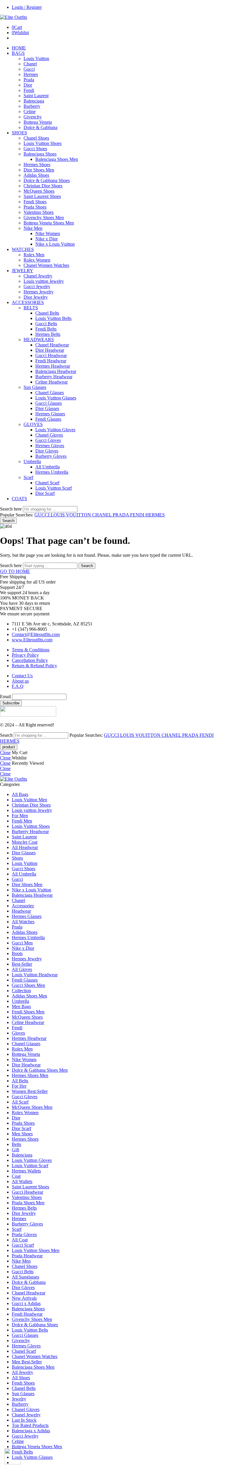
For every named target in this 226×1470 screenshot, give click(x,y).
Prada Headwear (27, 1255)
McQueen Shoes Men (32, 1107)
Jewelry (19, 1398)
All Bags (20, 794)
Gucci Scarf (23, 1245)
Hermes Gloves (49, 445)
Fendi (29, 90)
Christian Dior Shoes (43, 185)
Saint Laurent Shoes (42, 196)
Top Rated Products (30, 1425)
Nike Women (47, 233)
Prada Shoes (35, 206)
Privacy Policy (25, 655)
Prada (29, 79)
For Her (19, 1086)
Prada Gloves (24, 1234)
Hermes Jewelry (39, 291)
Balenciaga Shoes (40, 153)
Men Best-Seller (27, 1361)
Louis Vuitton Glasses (55, 397)
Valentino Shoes (39, 212)
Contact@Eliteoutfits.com (36, 634)
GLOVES (33, 424)
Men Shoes (22, 1133)
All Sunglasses (25, 1276)
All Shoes (21, 1377)
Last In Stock (24, 1420)
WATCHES (23, 249)
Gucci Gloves (48, 440)
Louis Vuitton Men (29, 799)
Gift (15, 1149)
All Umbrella (47, 466)
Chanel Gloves (49, 434)
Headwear (21, 911)
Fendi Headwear (50, 360)
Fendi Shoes (35, 201)
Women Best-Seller (30, 1091)
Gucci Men (22, 942)
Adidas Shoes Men (29, 995)
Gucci (29, 69)
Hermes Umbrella (51, 472)
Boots (17, 953)
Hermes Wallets (26, 1170)
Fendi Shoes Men (28, 1011)
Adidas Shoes (36, 175)
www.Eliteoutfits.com (32, 639)
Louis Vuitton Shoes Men (35, 1250)
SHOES (19, 132)
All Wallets (22, 1181)
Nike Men (33, 228)
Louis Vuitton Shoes (43, 143)
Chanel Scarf (47, 482)
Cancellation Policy (30, 660)
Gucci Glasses (48, 403)
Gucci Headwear (51, 355)
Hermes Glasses (50, 413)
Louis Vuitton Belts (53, 318)
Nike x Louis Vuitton (55, 244)
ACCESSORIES (28, 302)
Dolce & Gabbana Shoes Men (40, 1070)
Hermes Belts (47, 334)
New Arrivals (24, 1298)
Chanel (30, 63)
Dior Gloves (46, 450)
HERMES (155, 514)
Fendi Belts (45, 328)
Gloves (18, 1032)
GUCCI (42, 514)
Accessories (23, 905)
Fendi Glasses (48, 419)
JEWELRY (22, 270)
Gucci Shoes (35, 148)
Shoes (17, 857)
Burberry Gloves (51, 456)
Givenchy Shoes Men (44, 217)
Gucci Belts (46, 323)
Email (5, 696)
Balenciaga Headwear (55, 371)
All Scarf (20, 1101)
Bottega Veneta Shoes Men (49, 222)
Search (8, 520)
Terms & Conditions (30, 649)
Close (5, 752)
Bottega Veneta (38, 122)
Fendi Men (22, 820)
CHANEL (102, 514)
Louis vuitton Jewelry (44, 281)
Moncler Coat (24, 842)
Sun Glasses (35, 387)
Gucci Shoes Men (28, 985)
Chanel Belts (47, 313)
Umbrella (32, 461)
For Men (20, 815)
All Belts (20, 1080)
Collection (21, 990)
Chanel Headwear (52, 344)
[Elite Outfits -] (13, 17)
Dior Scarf (45, 493)
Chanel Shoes (36, 138)
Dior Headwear (49, 350)
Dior (28, 84)
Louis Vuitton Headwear (35, 974)
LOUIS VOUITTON (71, 514)
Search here (11, 508)
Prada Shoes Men (28, 1202)
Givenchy (33, 116)
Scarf (28, 477)
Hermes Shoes (37, 164)
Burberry (32, 106)
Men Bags (21, 1006)
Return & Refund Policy (34, 665)
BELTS (31, 307)
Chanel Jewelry (38, 275)
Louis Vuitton (36, 58)
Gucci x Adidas (26, 1303)
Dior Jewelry (36, 297)
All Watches (23, 921)
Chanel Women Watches (46, 265)
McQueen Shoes (39, 191)
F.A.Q (18, 686)
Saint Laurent (36, 95)
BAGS (18, 53)
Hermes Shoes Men (30, 1075)
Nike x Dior (46, 238)
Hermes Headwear (52, 366)
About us (20, 680)
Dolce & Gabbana (40, 127)
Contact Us (22, 675)
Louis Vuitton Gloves (55, 429)
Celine (30, 111)
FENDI (137, 514)
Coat (16, 1176)
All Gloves (22, 969)
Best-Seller (22, 964)
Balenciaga (34, 100)
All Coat (20, 1239)
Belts (16, 1144)
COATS (19, 498)
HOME (19, 47)
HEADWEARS (39, 339)
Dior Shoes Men (39, 169)
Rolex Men (34, 254)
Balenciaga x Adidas (31, 1430)
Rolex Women (37, 259)
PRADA (121, 514)
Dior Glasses (47, 408)
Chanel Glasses (49, 392)
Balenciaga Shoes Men (56, 159)
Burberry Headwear (53, 376)
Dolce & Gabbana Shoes (47, 180)
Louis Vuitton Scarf (53, 487)
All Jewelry (22, 1372)
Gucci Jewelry (37, 286)
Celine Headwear (51, 381)
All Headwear (25, 847)
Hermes (31, 74)
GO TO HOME (15, 571)
